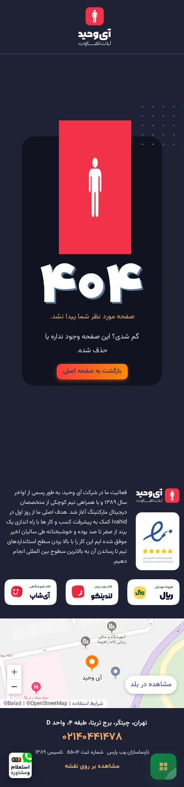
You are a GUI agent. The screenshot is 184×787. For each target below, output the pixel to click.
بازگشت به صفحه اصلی (92, 371)
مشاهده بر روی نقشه (92, 766)
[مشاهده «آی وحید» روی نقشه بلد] (92, 663)
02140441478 (92, 737)
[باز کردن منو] (163, 766)
